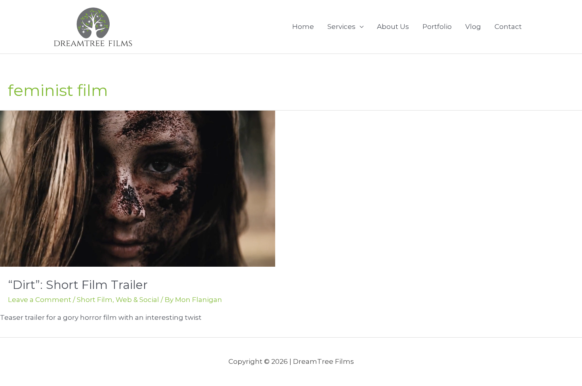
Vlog (473, 27)
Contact (508, 27)
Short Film (94, 300)
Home (303, 27)
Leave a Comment (39, 300)
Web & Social (137, 300)
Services (341, 27)
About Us (393, 27)
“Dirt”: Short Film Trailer (78, 284)
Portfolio (437, 27)
